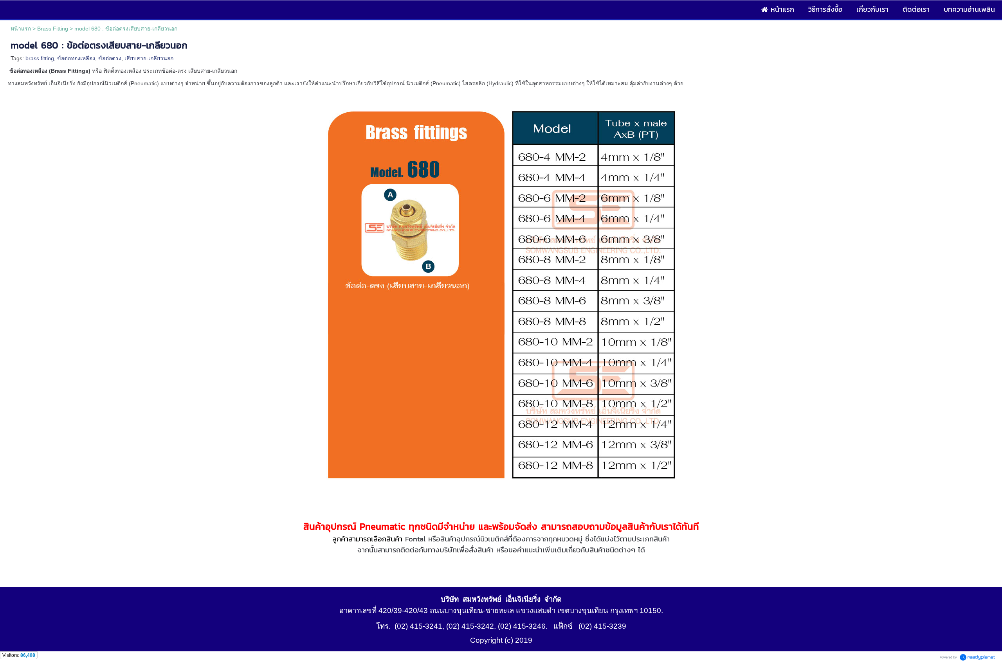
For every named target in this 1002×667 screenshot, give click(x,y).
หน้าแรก (21, 28)
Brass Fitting (52, 28)
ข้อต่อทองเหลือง (76, 58)
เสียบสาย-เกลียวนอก (148, 58)
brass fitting (39, 58)
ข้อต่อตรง (109, 58)
